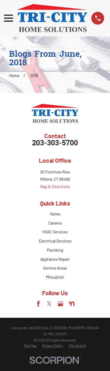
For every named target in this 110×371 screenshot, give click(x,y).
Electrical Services (55, 240)
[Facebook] (38, 303)
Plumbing (55, 250)
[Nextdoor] (71, 303)
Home (55, 213)
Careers (55, 223)
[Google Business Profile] (60, 303)
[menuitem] (30, 345)
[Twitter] (49, 303)
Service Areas (55, 268)
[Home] (52, 18)
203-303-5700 (55, 143)
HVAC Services (55, 231)
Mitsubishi (55, 277)
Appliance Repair (55, 259)
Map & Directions (55, 186)
